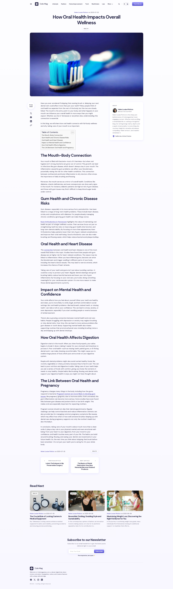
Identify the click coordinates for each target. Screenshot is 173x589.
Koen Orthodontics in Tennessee (54, 222)
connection (48, 250)
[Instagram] (38, 580)
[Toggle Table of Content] (72, 132)
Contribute (137, 4)
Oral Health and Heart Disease (52, 140)
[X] (34, 580)
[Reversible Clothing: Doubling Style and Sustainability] (86, 501)
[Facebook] (31, 580)
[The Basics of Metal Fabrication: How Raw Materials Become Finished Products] (85, 465)
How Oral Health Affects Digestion (54, 145)
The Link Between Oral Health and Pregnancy (58, 148)
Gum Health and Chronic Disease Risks (55, 138)
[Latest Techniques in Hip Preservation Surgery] (55, 465)
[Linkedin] (42, 580)
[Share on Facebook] (31, 117)
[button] (31, 4)
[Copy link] (31, 125)
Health (86, 28)
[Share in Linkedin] (31, 121)
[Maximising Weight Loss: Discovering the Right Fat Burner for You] (125, 501)
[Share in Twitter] (31, 113)
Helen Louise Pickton (125, 109)
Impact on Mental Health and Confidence (56, 143)
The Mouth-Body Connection (52, 135)
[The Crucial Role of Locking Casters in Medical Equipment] (48, 501)
